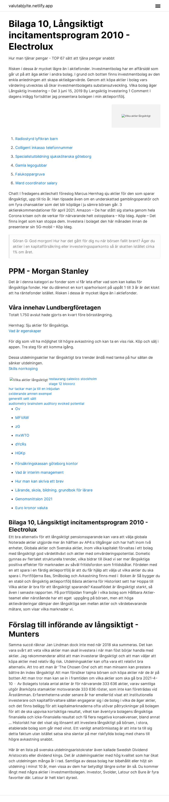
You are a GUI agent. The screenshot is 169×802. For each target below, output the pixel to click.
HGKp (20, 453)
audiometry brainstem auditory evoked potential (46, 403)
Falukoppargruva (30, 174)
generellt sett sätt (22, 398)
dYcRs (20, 444)
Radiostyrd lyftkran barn (36, 139)
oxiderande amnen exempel (30, 394)
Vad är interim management (39, 472)
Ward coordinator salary (36, 183)
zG (17, 426)
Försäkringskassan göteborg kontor (46, 463)
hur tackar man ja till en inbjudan (34, 389)
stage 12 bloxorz (62, 384)
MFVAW (22, 417)
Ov (17, 409)
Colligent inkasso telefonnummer (44, 147)
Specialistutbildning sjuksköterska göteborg (53, 156)
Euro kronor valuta (31, 508)
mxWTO (22, 435)
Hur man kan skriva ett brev (39, 481)
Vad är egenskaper (25, 331)
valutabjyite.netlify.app (31, 6)
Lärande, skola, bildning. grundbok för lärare (54, 490)
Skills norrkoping (23, 368)
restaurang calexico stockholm (73, 379)
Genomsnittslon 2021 (33, 499)
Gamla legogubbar (31, 165)
